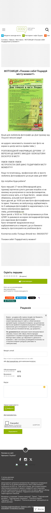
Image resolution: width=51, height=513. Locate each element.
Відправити (13, 431)
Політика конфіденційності (10, 507)
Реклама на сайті (7, 453)
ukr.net (21, 212)
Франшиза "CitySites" (8, 455)
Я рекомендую (26, 281)
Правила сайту (26, 507)
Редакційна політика (17, 508)
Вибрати (10, 408)
